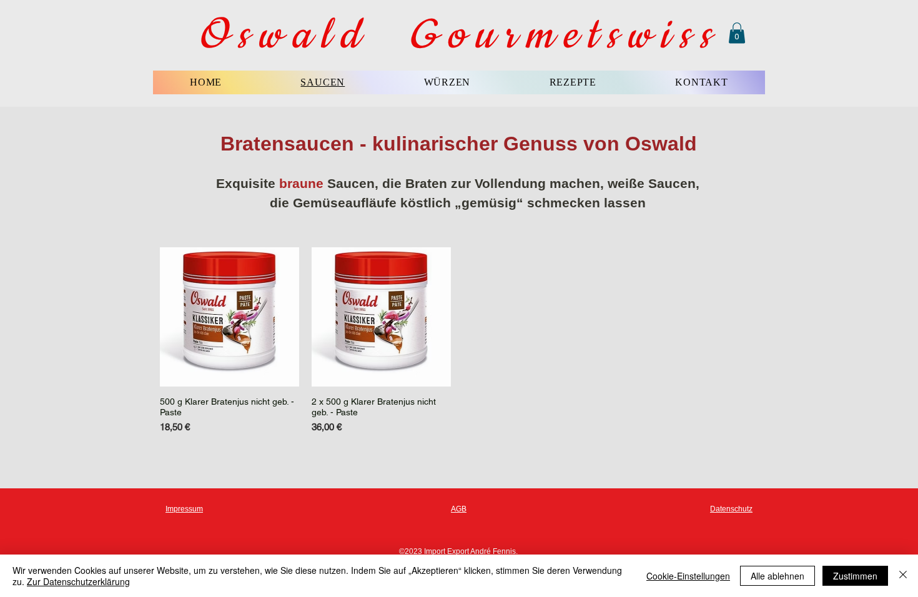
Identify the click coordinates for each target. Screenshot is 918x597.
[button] (737, 32)
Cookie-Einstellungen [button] (688, 576)
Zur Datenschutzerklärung (78, 581)
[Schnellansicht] (229, 317)
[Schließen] (903, 576)
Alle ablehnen (777, 576)
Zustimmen (855, 576)
